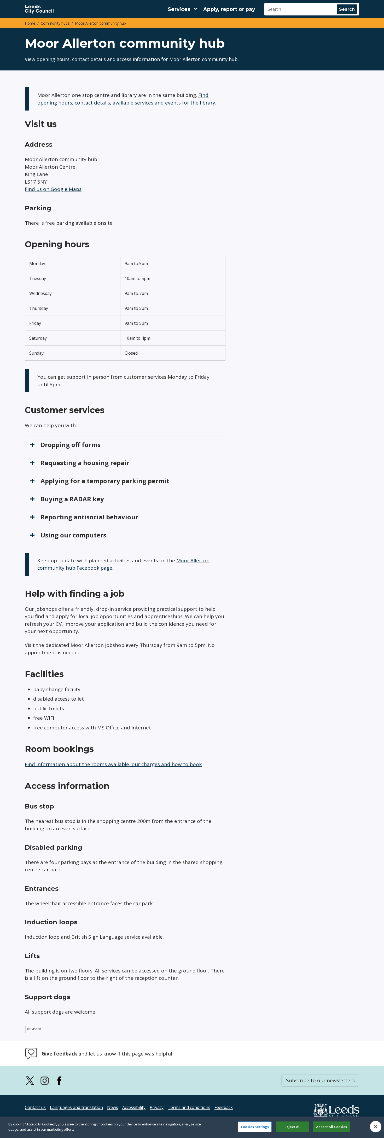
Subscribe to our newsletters (320, 1080)
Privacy (157, 1107)
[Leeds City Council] (39, 9)
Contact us (35, 1107)
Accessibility (134, 1107)
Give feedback (59, 1053)
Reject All (292, 1126)
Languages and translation (76, 1107)
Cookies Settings (255, 1126)
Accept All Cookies (331, 1126)
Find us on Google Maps (53, 189)
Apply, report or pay (229, 9)
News (112, 1107)
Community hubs (55, 23)
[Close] (375, 1126)
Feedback (223, 1107)
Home (30, 23)
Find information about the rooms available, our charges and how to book (113, 764)
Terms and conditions (189, 1107)
